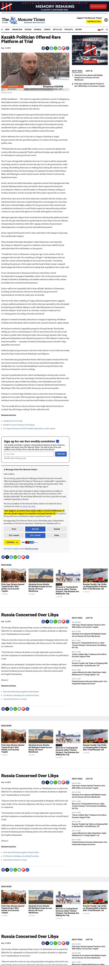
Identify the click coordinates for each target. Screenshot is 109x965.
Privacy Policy (22, 458)
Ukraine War (17, 29)
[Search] (107, 29)
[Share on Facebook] (43, 48)
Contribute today (94, 21)
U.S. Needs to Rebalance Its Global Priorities (21, 695)
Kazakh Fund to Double (13, 421)
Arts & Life (57, 29)
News (7, 29)
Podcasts (69, 29)
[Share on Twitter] (47, 48)
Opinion (47, 29)
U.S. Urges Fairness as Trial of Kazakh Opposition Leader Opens (29, 428)
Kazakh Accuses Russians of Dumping (19, 425)
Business (37, 29)
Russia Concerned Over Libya (29, 614)
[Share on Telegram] (51, 48)
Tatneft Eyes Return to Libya (15, 699)
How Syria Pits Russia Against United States (21, 692)
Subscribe (61, 454)
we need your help (27, 506)
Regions (28, 29)
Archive (78, 29)
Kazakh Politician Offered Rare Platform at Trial (31, 39)
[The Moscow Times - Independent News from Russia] (23, 20)
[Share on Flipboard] (63, 48)
